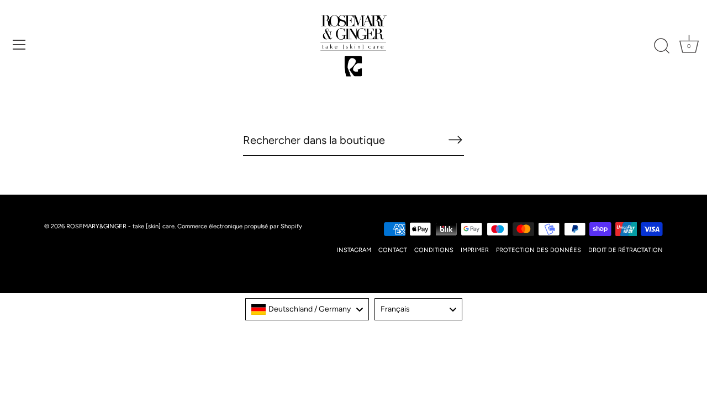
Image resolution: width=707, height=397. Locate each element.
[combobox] (307, 309)
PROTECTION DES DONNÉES (538, 250)
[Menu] (19, 45)
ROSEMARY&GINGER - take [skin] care (120, 226)
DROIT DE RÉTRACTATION (625, 250)
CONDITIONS (433, 250)
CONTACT (392, 250)
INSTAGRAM (354, 250)
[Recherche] (662, 46)
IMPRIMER (475, 250)
